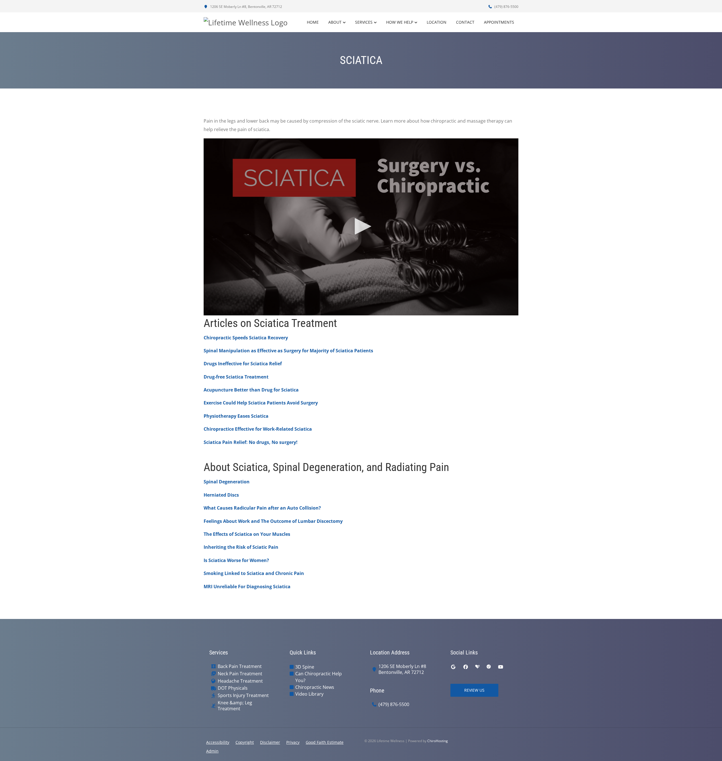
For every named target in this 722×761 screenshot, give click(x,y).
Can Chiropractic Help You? (318, 677)
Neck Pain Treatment (240, 674)
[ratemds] (489, 666)
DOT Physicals (233, 688)
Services (364, 22)
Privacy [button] (293, 742)
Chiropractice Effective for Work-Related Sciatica (258, 429)
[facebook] (465, 666)
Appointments (499, 22)
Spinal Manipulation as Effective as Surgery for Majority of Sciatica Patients (288, 351)
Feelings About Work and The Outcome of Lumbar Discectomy (273, 521)
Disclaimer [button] (270, 742)
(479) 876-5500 (506, 6)
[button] (361, 226)
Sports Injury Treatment (243, 695)
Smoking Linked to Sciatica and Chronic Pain (254, 573)
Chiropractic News (314, 687)
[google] (453, 666)
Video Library (309, 694)
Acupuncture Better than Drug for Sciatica (251, 390)
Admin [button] (212, 751)
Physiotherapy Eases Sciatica (236, 416)
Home (313, 22)
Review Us (474, 690)
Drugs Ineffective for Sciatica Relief (243, 363)
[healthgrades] (477, 666)
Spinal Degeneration (227, 482)
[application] (361, 226)
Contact (465, 22)
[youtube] (500, 666)
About (335, 22)
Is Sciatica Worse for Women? (236, 560)
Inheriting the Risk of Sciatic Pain (241, 547)
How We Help (399, 22)
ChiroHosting (437, 740)
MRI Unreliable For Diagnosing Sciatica (247, 586)
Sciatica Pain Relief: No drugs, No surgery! (251, 442)
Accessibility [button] (217, 742)
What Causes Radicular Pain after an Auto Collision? (262, 508)
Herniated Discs (221, 495)
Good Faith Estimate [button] (325, 742)
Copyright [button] (244, 742)
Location (436, 22)
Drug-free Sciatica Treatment (236, 377)
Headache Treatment (240, 681)
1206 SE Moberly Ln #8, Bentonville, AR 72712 (245, 6)
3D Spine (304, 667)
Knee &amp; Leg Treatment (235, 706)
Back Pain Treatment (240, 666)
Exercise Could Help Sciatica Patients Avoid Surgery (261, 403)
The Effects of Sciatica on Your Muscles (247, 534)
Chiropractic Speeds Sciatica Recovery (246, 338)
